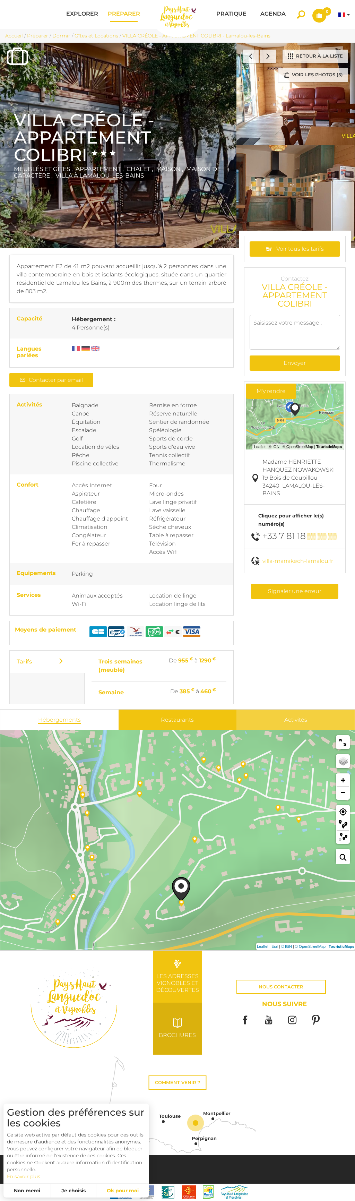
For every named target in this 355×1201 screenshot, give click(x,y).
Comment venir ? (177, 1082)
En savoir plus (23, 1176)
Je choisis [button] (73, 1190)
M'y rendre (271, 391)
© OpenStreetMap (310, 946)
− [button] (343, 792)
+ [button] (343, 780)
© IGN (286, 946)
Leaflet (262, 946)
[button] (82, 14)
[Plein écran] (343, 742)
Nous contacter (281, 986)
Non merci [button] (27, 1190)
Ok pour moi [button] (123, 1190)
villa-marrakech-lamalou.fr (297, 561)
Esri (274, 946)
